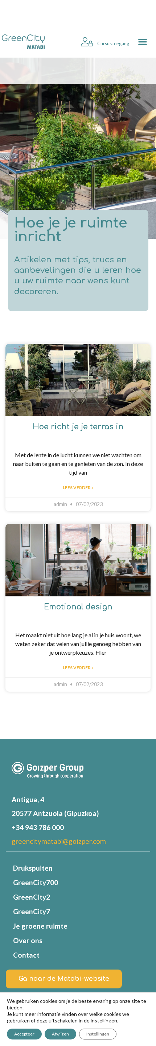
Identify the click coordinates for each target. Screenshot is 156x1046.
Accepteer (24, 1034)
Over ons (27, 940)
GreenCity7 (31, 911)
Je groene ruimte (40, 926)
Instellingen (97, 1034)
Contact (26, 955)
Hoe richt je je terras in (78, 427)
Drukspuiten (33, 868)
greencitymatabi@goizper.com (59, 841)
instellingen (104, 1020)
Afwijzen (60, 1034)
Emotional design (78, 607)
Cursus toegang (113, 43)
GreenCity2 (31, 897)
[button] (143, 42)
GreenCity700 (35, 882)
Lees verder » (78, 488)
